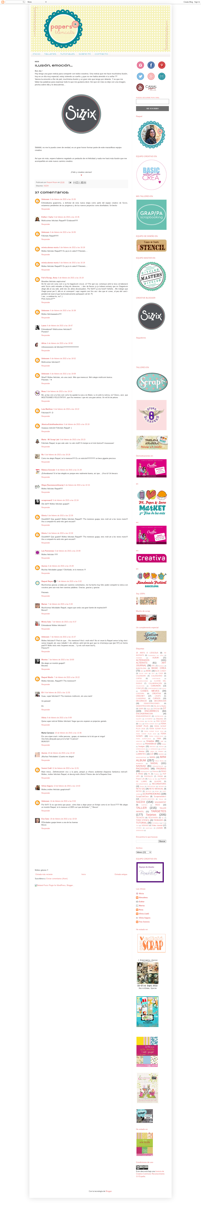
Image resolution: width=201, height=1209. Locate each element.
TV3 (137, 825)
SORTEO (144, 805)
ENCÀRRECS (152, 711)
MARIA (152, 757)
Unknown (45, 199)
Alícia (43, 343)
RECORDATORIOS (142, 784)
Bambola (161, 666)
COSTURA (140, 693)
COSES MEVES (150, 691)
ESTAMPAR (148, 719)
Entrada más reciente (44, 874)
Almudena (143, 898)
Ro (42, 455)
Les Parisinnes (47, 551)
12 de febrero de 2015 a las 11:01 (65, 768)
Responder (45, 209)
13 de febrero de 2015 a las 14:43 (67, 786)
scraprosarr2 (46, 500)
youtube (159, 828)
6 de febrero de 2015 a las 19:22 (66, 409)
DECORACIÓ (141, 701)
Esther (141, 902)
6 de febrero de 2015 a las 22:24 (65, 500)
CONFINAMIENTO (153, 688)
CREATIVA (156, 693)
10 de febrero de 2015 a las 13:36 (68, 733)
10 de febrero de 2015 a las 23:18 (61, 753)
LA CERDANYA (153, 749)
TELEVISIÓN (153, 817)
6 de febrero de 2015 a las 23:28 (61, 566)
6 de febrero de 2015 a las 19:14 (59, 391)
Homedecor (150, 744)
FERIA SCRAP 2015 (151, 724)
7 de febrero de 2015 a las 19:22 (67, 677)
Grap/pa (150, 741)
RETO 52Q (140, 789)
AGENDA (139, 658)
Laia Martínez (47, 409)
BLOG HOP (143, 673)
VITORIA (139, 828)
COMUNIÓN (156, 686)
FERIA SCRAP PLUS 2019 (146, 734)
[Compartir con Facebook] (82, 182)
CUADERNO (141, 698)
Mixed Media (159, 761)
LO (151, 754)
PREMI (160, 776)
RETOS (139, 791)
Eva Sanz (45, 819)
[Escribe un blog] (77, 182)
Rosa (43, 391)
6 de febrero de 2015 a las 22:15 (77, 485)
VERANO (145, 825)
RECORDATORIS (159, 784)
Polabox (156, 774)
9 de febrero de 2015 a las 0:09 (59, 718)
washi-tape (149, 828)
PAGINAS (161, 768)
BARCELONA (141, 668)
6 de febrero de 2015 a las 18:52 (63, 358)
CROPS (158, 696)
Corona (163, 688)
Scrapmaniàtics (160, 796)
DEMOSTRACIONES (151, 703)
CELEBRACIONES (142, 681)
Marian (44, 604)
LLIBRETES (141, 754)
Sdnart (161, 799)
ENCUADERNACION (144, 714)
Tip (163, 817)
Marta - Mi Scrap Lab (50, 440)
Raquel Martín (47, 677)
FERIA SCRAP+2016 (143, 738)
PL (149, 774)
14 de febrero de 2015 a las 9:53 (63, 801)
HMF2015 (139, 744)
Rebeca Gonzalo (48, 470)
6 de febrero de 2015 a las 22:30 (60, 515)
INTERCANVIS (140, 749)
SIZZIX (46, 186)
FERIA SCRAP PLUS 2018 (153, 731)
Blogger (109, 1191)
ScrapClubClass (142, 796)
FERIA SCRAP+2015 (156, 736)
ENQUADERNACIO (143, 716)
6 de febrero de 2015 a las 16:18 (72, 247)
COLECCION (140, 686)
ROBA (157, 791)
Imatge (164, 744)
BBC (142, 671)
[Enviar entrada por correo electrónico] (70, 182)
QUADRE (157, 781)
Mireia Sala (46, 622)
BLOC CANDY (160, 671)
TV (163, 823)
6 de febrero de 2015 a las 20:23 (72, 440)
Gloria (44, 515)
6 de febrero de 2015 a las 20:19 (76, 424)
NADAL (154, 763)
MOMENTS (139, 763)
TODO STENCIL (142, 820)
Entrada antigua (121, 874)
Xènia (43, 718)
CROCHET (140, 696)
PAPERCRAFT (145, 771)
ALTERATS (141, 663)
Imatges (141, 746)
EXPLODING (140, 721)
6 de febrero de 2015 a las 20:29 (57, 455)
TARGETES (158, 811)
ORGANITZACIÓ (158, 766)
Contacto (101, 54)
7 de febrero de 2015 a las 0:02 (69, 581)
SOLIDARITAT (160, 802)
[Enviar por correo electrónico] (74, 182)
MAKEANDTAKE (141, 757)
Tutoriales (67, 54)
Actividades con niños (155, 655)
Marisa (142, 906)
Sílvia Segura (144, 918)
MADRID (161, 754)
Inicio (36, 54)
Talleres (50, 54)
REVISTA (149, 791)
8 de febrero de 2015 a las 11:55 (57, 693)
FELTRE (150, 721)
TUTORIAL (141, 823)
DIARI (141, 708)
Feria (140, 724)
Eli (42, 693)
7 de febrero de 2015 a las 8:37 (64, 622)
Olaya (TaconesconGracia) (52, 485)
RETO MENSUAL (156, 789)
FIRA (159, 739)
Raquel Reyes (47, 581)
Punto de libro (153, 779)
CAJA (161, 673)
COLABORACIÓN (155, 683)
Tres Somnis (144, 922)
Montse (44, 660)
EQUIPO (139, 719)
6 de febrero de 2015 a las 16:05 (63, 232)
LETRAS (163, 749)
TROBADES (158, 820)
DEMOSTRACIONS (143, 706)
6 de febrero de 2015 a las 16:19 (71, 278)
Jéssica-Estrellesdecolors (52, 424)
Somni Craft (46, 768)
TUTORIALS (156, 823)
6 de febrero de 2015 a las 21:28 (69, 470)
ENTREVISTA (159, 716)
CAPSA (139, 678)
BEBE (148, 671)
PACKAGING (142, 768)
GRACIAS (139, 741)
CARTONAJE (156, 678)
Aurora (44, 566)
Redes (142, 786)
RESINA (161, 786)
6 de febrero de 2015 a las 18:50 (60, 343)
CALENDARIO (156, 676)
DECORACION (160, 701)
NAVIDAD (141, 766)
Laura (43, 326)
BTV (153, 673)
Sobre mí (85, 54)
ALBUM (155, 658)
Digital (148, 708)
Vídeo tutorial (157, 825)
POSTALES (148, 776)
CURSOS (156, 698)
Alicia (141, 894)
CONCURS (140, 688)
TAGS (157, 805)
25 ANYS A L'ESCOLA (147, 653)
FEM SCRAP (161, 721)
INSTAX (161, 746)
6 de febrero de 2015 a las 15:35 (63, 199)
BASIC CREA (159, 668)
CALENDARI (141, 676)
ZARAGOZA (140, 830)
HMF (162, 741)
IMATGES (153, 746)
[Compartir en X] (79, 182)
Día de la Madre (160, 706)
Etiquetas (159, 719)
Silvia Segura (47, 786)
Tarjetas (151, 814)
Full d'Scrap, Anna (49, 278)
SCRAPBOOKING (152, 794)
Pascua (155, 771)
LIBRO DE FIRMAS (157, 751)
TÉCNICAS (140, 817)
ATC (153, 666)
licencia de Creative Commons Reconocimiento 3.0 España (150, 1173)
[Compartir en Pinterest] (85, 182)
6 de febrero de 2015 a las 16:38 (63, 310)
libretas (142, 751)
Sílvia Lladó (144, 914)
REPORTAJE (151, 786)
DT (164, 708)
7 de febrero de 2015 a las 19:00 (61, 660)
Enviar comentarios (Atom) (57, 879)
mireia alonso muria (50, 247)
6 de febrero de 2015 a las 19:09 (63, 374)
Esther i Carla (47, 217)
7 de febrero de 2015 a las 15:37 (63, 637)
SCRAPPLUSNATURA (148, 799)
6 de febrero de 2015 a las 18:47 (60, 326)
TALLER (141, 807)
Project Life (140, 779)
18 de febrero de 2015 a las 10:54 (63, 819)
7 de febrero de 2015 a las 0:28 (60, 604)
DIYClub (156, 708)
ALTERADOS (142, 660)
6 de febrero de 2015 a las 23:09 (67, 551)
